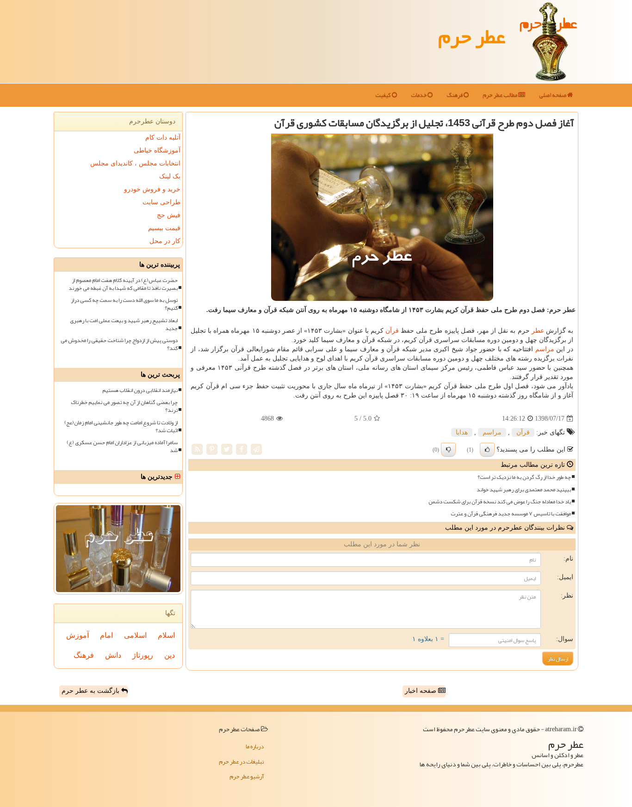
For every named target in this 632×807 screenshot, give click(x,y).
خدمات (419, 95)
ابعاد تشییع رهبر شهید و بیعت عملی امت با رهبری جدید (124, 324)
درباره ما (255, 746)
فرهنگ (455, 95)
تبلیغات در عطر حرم (241, 762)
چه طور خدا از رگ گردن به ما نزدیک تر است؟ (524, 477)
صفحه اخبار (421, 690)
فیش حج (168, 215)
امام (106, 635)
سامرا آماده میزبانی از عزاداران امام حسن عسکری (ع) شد (122, 446)
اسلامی (135, 635)
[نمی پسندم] (448, 450)
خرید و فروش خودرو (152, 189)
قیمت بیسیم (164, 228)
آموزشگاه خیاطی (157, 150)
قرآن (392, 330)
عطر (538, 330)
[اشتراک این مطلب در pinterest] (211, 449)
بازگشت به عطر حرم (91, 690)
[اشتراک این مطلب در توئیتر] (226, 449)
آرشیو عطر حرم (246, 776)
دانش (113, 655)
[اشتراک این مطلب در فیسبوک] (241, 449)
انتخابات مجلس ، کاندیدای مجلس (135, 163)
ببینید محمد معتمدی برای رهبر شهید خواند (524, 489)
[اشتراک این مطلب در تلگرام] (256, 449)
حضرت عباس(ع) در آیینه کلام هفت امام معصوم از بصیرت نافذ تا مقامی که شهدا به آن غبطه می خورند (123, 284)
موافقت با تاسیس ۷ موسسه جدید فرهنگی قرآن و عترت (511, 513)
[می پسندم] (487, 450)
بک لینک (169, 176)
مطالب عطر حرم (500, 95)
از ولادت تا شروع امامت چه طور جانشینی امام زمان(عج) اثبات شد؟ (121, 426)
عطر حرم (471, 36)
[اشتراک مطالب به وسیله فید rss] (197, 449)
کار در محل (164, 241)
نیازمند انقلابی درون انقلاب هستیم (140, 390)
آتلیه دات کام (162, 137)
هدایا (462, 432)
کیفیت (383, 95)
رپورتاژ (142, 655)
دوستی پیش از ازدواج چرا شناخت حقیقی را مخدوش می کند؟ (119, 344)
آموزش (77, 635)
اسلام (166, 635)
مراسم (544, 349)
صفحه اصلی (553, 95)
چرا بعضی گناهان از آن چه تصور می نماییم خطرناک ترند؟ (124, 406)
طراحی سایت (161, 202)
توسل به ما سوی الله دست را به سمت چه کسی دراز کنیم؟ (124, 304)
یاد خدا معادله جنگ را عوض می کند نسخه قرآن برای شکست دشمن (499, 501)
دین (169, 655)
